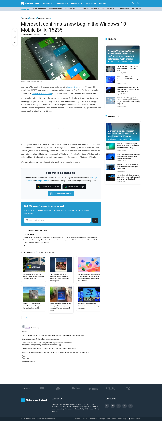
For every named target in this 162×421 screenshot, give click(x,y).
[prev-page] (22, 317)
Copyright (102, 419)
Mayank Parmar (112, 62)
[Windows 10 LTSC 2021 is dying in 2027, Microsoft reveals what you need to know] (110, 167)
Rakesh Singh (27, 34)
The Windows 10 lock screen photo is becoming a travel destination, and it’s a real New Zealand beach (128, 177)
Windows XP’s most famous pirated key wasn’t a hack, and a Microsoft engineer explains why (33, 306)
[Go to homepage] (15, 31)
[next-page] (26, 317)
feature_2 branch (74, 87)
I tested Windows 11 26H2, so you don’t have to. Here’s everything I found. (127, 68)
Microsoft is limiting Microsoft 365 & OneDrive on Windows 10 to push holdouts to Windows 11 (122, 133)
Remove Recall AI (39, 9)
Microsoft (25, 18)
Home (23, 15)
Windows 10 (61, 3)
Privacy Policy (77, 3)
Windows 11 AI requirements (131, 9)
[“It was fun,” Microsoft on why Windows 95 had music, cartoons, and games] (89, 294)
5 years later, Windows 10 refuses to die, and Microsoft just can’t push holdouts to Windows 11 (128, 156)
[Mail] (113, 406)
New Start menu (55, 9)
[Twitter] (25, 246)
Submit (95, 220)
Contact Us (91, 3)
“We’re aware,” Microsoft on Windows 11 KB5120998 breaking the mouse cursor (127, 79)
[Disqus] (61, 351)
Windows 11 (47, 3)
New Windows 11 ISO (91, 9)
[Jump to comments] (15, 37)
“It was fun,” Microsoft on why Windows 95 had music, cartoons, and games (88, 306)
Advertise (85, 419)
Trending (32, 18)
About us (102, 3)
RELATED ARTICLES (28, 252)
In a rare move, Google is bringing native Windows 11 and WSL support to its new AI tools (128, 89)
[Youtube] (130, 406)
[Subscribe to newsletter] (15, 42)
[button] (138, 3)
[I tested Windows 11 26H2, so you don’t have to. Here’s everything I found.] (110, 69)
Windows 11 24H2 (109, 9)
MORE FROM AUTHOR (47, 252)
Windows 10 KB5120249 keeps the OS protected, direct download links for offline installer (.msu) (128, 146)
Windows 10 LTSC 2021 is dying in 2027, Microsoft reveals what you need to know (127, 166)
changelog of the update (42, 93)
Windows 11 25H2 (72, 9)
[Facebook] (107, 406)
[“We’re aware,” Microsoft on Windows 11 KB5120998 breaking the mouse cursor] (110, 79)
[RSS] (118, 406)
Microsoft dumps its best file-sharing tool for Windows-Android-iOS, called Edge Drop (33, 276)
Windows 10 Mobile (43, 18)
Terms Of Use (111, 419)
